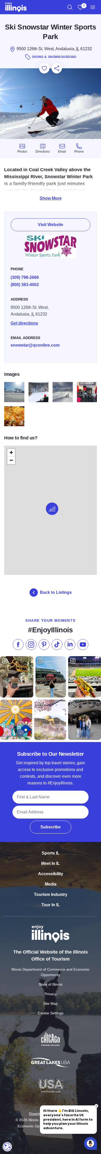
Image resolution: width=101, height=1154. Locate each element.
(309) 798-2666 (25, 277)
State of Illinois (50, 984)
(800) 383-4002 (25, 284)
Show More (51, 198)
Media (50, 884)
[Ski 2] (14, 416)
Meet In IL (50, 863)
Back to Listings (56, 592)
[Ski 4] (38, 392)
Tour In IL (50, 905)
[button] (52, 509)
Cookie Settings (50, 1013)
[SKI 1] (14, 392)
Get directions (24, 323)
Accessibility (50, 874)
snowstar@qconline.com (35, 345)
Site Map (50, 1003)
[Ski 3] (87, 392)
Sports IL (51, 853)
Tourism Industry (50, 894)
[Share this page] (57, 68)
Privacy (50, 994)
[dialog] (7, 1146)
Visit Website (50, 224)
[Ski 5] (63, 392)
